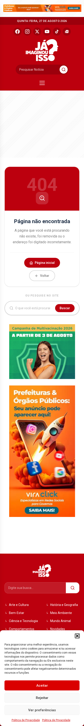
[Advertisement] (37, 123)
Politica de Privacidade (26, 720)
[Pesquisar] (64, 70)
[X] (37, 32)
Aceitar (42, 686)
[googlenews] (67, 32)
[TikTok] (57, 32)
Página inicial (45, 263)
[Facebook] (17, 32)
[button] (77, 636)
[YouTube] (47, 32)
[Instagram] (27, 32)
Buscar (65, 308)
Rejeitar (42, 698)
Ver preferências (42, 710)
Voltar (44, 275)
